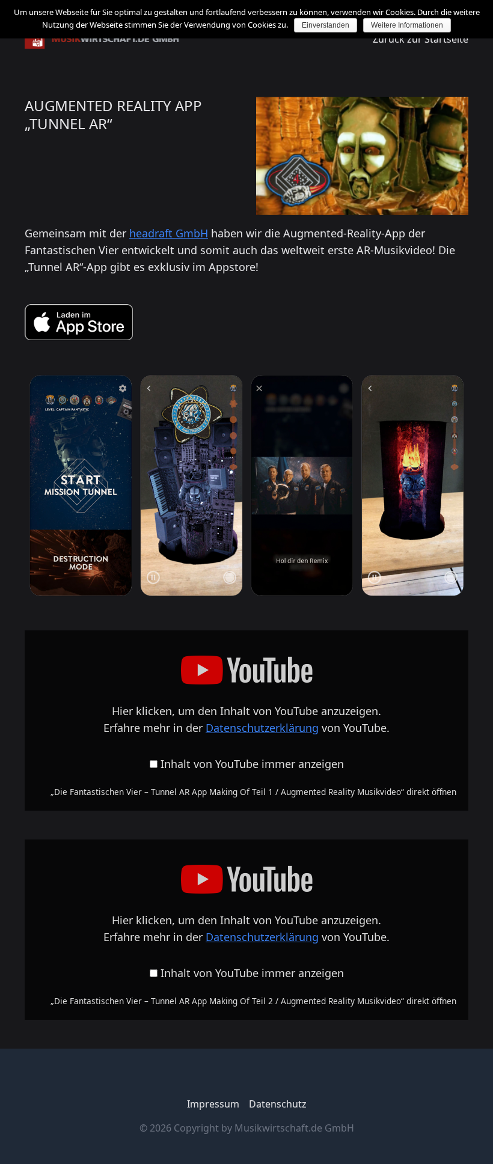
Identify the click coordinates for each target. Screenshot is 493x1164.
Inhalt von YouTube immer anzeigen (252, 764)
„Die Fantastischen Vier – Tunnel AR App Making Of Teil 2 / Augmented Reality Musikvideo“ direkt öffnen (253, 1001)
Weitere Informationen (407, 25)
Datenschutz (278, 1104)
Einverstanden (325, 25)
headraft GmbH (168, 233)
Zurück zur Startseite (420, 39)
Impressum (213, 1104)
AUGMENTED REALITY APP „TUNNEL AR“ (113, 114)
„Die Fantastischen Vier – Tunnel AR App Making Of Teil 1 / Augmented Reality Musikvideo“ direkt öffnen (253, 791)
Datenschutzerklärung (262, 728)
